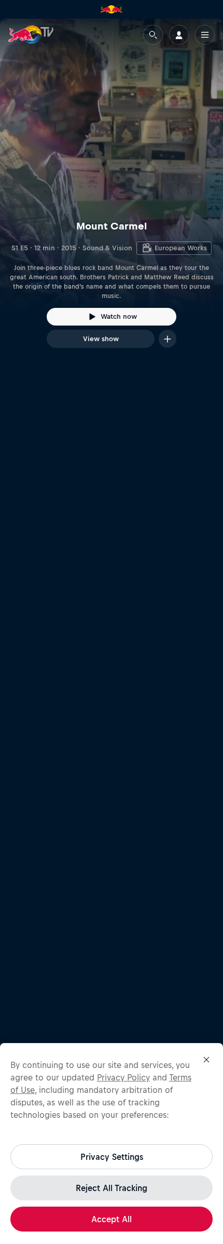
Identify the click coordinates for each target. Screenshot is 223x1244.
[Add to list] (167, 339)
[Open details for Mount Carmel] (111, 193)
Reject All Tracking (111, 1188)
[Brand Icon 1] (111, 9)
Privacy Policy (123, 1077)
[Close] (206, 1059)
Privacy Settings (111, 1156)
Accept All (111, 1219)
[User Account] (179, 35)
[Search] (153, 35)
